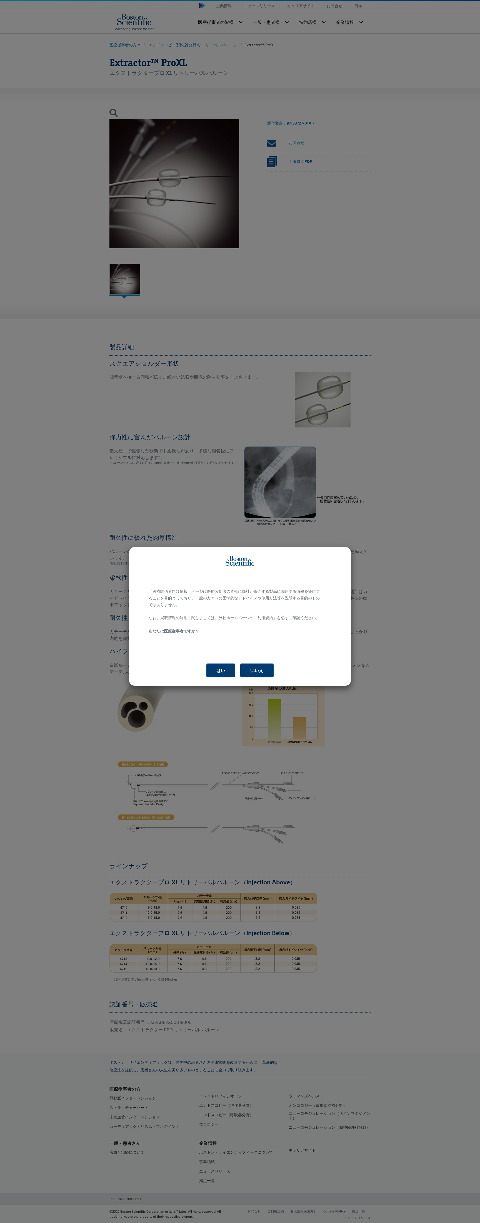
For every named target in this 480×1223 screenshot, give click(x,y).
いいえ (257, 670)
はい (220, 670)
